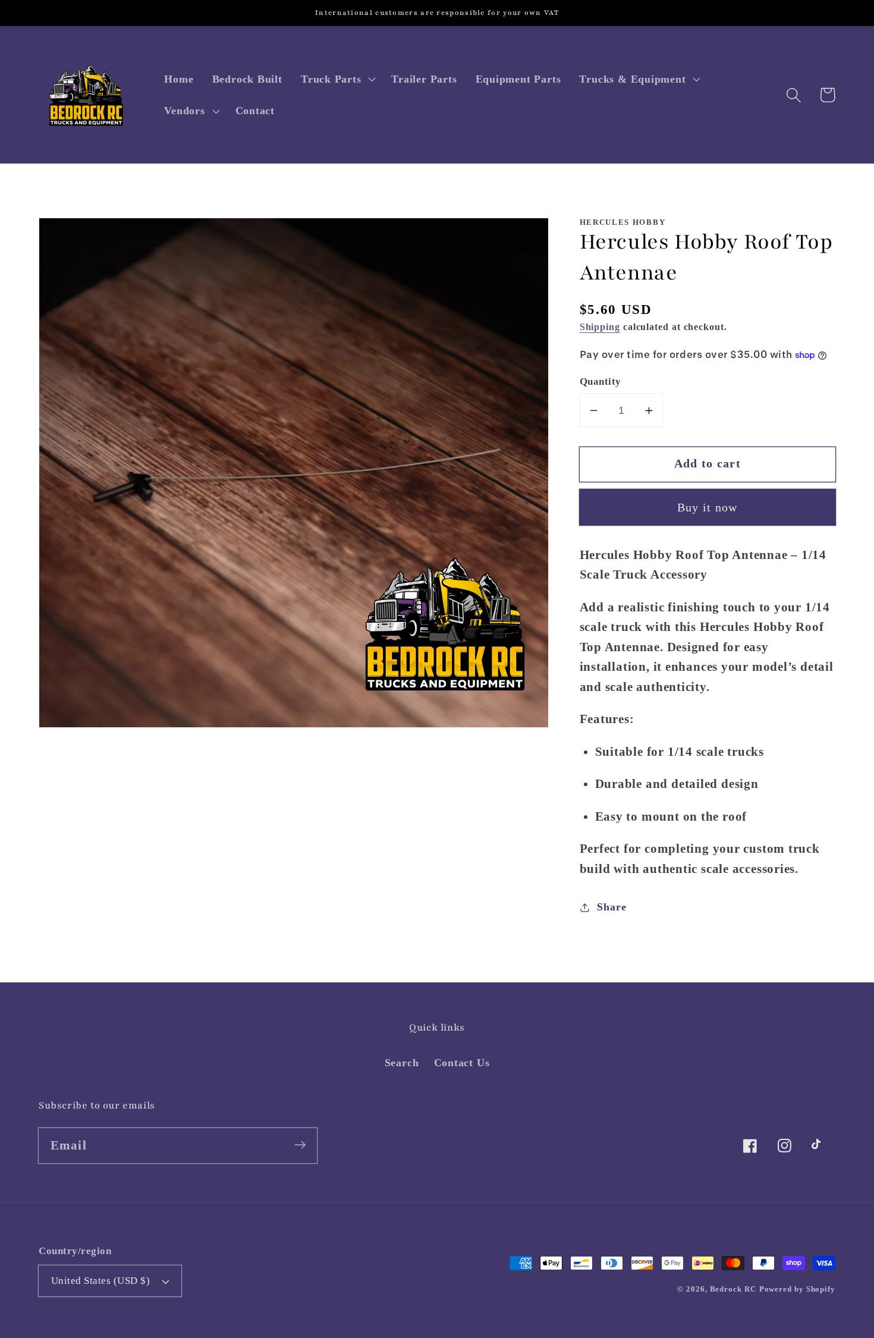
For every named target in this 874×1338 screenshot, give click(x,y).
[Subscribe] (300, 1145)
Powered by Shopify (797, 1288)
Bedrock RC (733, 1288)
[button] (336, 79)
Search (402, 1063)
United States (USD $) (100, 1280)
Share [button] (611, 907)
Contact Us (462, 1063)
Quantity (600, 381)
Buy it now (707, 507)
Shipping (600, 327)
